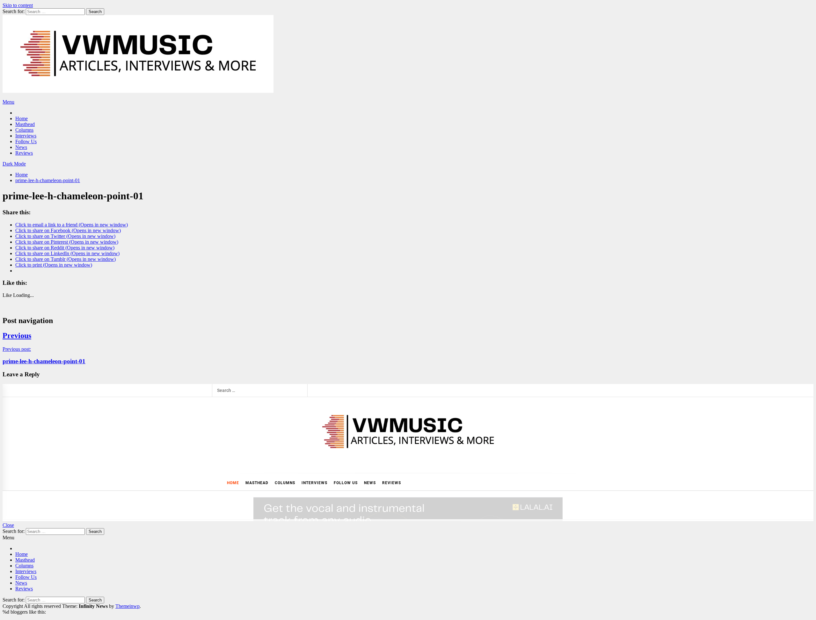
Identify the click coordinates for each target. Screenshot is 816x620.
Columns (24, 130)
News (21, 147)
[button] (14, 163)
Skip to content (18, 5)
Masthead (25, 124)
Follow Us (26, 141)
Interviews (25, 135)
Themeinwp (127, 606)
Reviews (24, 153)
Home (21, 118)
